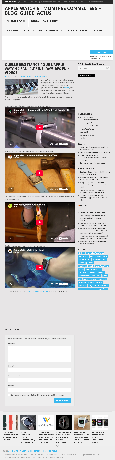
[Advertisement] (45, 44)
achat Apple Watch (97, 253)
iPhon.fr (98, 30)
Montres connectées (87, 135)
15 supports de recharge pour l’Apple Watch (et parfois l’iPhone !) (31, 455)
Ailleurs (83, 206)
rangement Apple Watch (98, 279)
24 (80, 253)
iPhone (81, 269)
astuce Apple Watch (99, 259)
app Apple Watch (84, 259)
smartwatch (83, 286)
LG (100, 269)
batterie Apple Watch (86, 263)
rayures (66, 88)
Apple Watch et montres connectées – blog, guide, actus (53, 11)
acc (88, 253)
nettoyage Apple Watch (87, 276)
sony (90, 286)
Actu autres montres (78, 30)
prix (80, 279)
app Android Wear (101, 256)
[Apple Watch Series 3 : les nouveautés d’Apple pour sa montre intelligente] (64, 422)
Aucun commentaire (40, 76)
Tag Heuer (82, 289)
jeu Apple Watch (91, 269)
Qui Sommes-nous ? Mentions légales (92, 163)
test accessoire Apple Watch (97, 289)
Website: (11, 386)
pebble (104, 276)
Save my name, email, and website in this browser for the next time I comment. (38, 395)
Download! (101, 52)
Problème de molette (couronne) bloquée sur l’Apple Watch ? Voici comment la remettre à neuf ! (93, 231)
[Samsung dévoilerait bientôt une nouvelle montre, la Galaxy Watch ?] (28, 422)
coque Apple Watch (102, 266)
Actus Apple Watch (16, 21)
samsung (99, 282)
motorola (101, 272)
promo (85, 279)
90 (83, 253)
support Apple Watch (101, 286)
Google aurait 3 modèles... (74, 2)
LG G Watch (83, 272)
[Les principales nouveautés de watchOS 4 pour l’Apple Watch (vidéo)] (100, 422)
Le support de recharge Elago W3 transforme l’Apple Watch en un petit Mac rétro (94, 198)
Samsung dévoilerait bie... (51, 2)
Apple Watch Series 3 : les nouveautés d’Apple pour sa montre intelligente (92, 218)
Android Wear (83, 256)
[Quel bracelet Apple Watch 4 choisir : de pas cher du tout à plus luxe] (10, 422)
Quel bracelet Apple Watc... (28, 2)
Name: (11, 366)
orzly (98, 276)
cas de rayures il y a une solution (37, 291)
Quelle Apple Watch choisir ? (44, 21)
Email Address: (13, 376)
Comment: (12, 343)
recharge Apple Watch (86, 282)
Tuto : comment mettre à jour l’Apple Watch (95, 152)
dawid (7, 76)
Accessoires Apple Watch (90, 120)
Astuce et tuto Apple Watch (91, 126)
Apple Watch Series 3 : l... (97, 2)
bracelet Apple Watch (86, 266)
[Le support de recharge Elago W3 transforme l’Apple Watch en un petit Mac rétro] (82, 422)
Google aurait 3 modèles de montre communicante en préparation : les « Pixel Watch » (94, 185)
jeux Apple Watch (88, 129)
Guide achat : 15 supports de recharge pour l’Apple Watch (34, 30)
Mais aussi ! (84, 132)
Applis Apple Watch (88, 123)
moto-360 (92, 272)
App (91, 256)
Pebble (82, 138)
